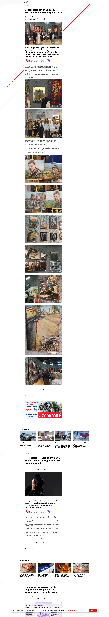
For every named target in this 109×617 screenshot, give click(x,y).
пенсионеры (47, 548)
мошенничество (36, 548)
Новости (49, 2)
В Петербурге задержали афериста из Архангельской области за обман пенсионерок (27, 576)
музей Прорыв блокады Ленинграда (31, 398)
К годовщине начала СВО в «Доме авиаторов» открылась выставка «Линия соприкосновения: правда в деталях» (81, 445)
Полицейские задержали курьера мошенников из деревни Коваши (44, 575)
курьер (42, 548)
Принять (92, 610)
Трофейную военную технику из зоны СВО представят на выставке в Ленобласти (27, 444)
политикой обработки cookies (71, 610)
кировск (52, 395)
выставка (34, 395)
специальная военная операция (43, 395)
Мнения (63, 2)
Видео (54, 2)
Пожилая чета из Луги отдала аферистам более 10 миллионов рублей (81, 575)
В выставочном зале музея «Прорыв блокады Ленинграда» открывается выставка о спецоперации (44, 444)
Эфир (59, 2)
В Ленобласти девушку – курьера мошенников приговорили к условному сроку (62, 576)
